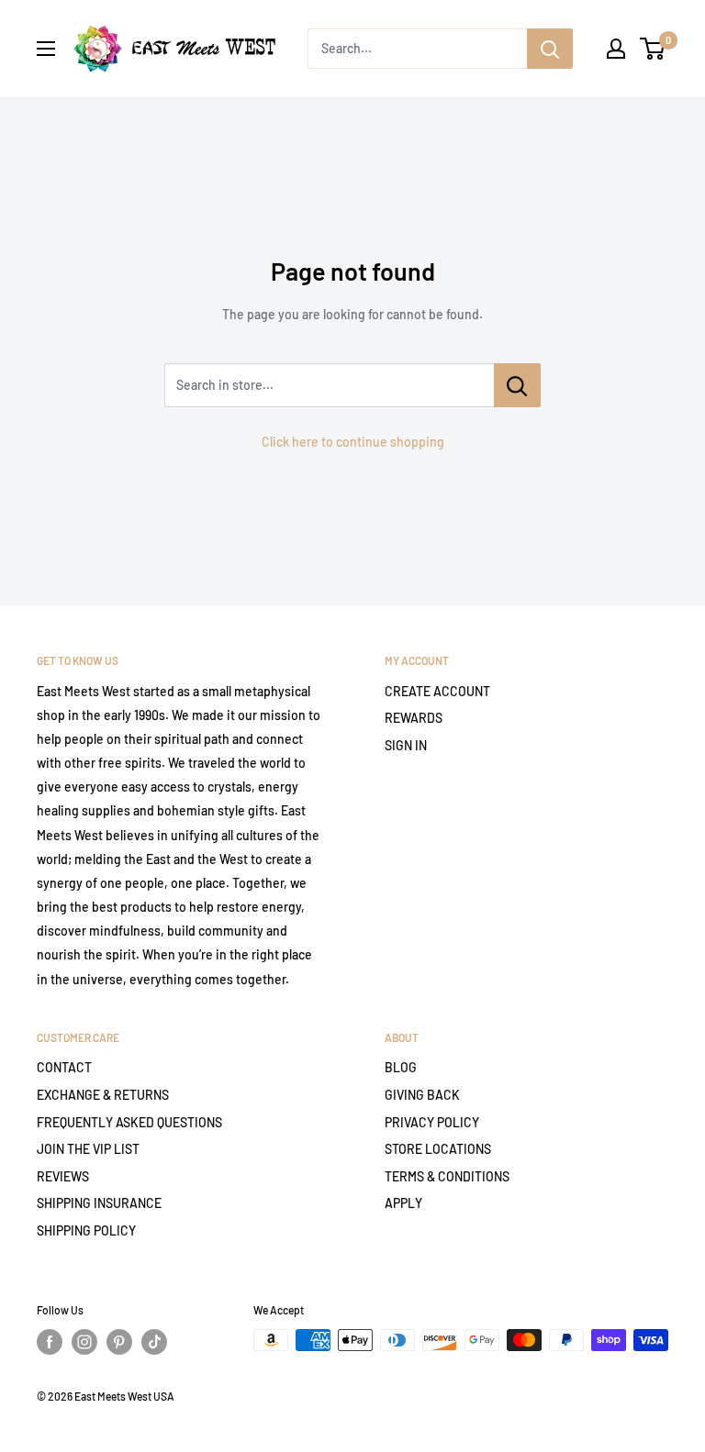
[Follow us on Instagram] (84, 1342)
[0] (653, 49)
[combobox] (417, 48)
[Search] (550, 48)
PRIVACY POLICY (432, 1122)
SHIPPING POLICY (86, 1230)
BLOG (401, 1067)
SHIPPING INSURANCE (99, 1203)
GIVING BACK (422, 1095)
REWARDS (413, 718)
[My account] (616, 49)
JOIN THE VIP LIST (88, 1149)
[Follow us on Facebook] (49, 1342)
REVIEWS (63, 1176)
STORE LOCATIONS (438, 1149)
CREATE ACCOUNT (437, 691)
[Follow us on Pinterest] (119, 1342)
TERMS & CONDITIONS (447, 1176)
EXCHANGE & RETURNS (103, 1095)
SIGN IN (406, 745)
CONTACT (64, 1067)
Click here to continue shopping (353, 441)
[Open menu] (46, 48)
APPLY (403, 1203)
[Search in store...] (517, 385)
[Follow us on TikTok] (154, 1342)
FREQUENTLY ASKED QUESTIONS (129, 1122)
